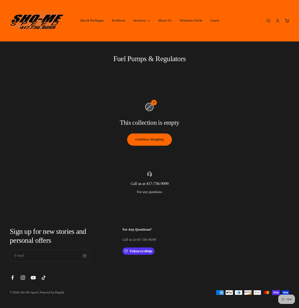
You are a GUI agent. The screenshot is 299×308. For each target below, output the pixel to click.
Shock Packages (92, 20)
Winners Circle (191, 20)
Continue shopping (149, 139)
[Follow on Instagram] (23, 277)
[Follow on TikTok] (43, 277)
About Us (165, 20)
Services (139, 20)
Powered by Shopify (52, 292)
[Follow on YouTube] (33, 277)
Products (118, 20)
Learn (215, 20)
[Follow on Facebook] (12, 277)
